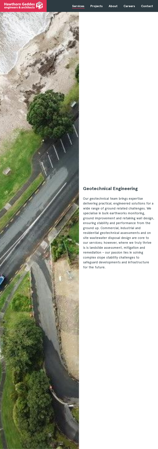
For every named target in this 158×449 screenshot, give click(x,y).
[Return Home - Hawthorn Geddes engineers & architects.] (23, 5)
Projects (96, 6)
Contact (147, 6)
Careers (129, 6)
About (113, 6)
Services (78, 6)
